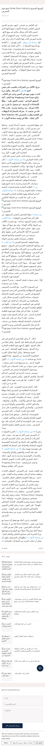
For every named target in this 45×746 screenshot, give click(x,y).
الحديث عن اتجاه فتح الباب (22, 624)
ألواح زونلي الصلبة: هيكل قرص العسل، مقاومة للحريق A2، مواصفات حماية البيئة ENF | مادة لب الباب (27, 575)
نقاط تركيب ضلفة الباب (21, 673)
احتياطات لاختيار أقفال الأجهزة (23, 636)
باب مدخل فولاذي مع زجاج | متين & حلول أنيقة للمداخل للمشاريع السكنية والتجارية (27, 588)
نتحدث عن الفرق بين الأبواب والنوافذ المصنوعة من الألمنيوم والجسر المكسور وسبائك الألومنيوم (27, 650)
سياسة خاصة (6, 738)
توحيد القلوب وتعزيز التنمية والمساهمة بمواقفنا (26, 613)
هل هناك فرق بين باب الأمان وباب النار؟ (26, 661)
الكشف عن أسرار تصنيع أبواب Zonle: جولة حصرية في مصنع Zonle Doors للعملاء (28, 600)
